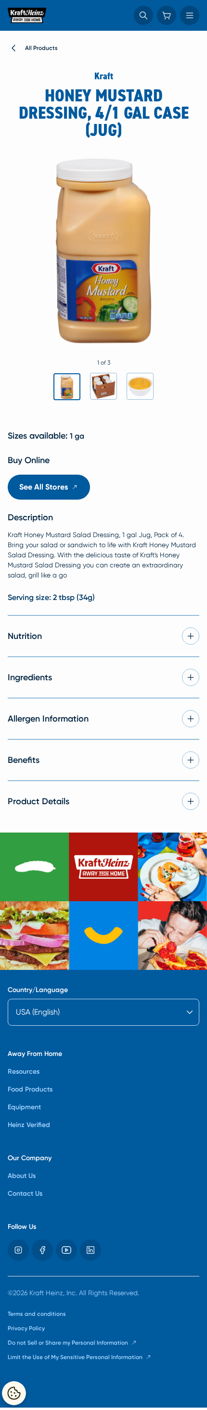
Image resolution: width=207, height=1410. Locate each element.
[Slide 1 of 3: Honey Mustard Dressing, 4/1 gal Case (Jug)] (66, 386)
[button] (143, 15)
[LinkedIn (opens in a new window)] (90, 1250)
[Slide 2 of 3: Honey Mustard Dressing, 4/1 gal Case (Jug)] (103, 386)
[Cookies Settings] (14, 1393)
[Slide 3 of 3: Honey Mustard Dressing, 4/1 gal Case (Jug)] (140, 386)
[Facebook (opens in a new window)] (42, 1250)
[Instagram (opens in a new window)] (18, 1250)
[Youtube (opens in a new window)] (66, 1250)
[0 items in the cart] (166, 15)
